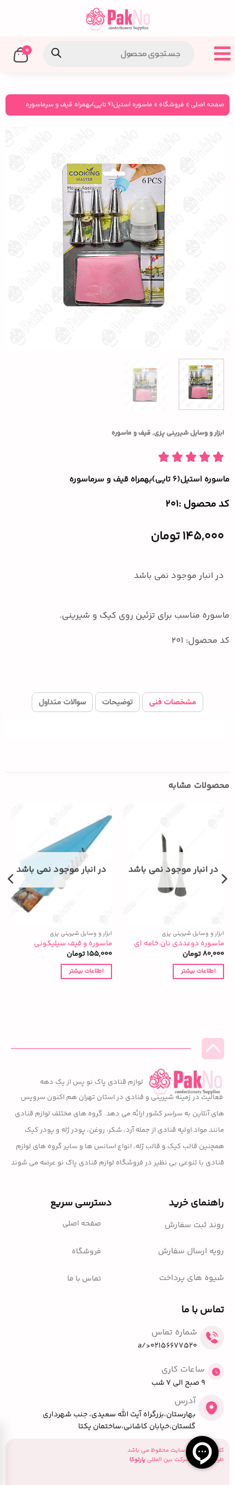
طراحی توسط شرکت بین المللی (177, 1459)
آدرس (185, 1401)
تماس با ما (84, 1279)
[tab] (172, 702)
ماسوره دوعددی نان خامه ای (179, 944)
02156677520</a (167, 1346)
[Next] (16, 238)
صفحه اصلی (207, 105)
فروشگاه (171, 105)
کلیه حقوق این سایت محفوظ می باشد (175, 1450)
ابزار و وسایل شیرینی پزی (189, 433)
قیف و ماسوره (131, 433)
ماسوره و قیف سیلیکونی (73, 944)
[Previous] (211, 238)
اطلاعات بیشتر (198, 971)
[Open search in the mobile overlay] (119, 54)
